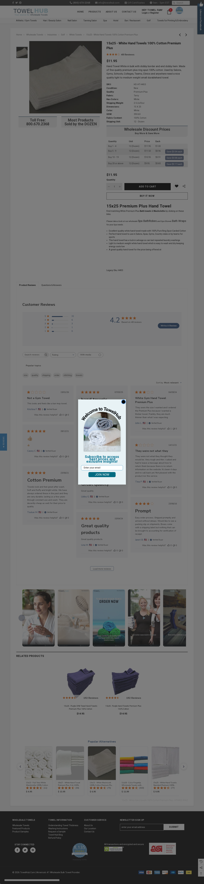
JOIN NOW (102, 474)
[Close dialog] (123, 402)
